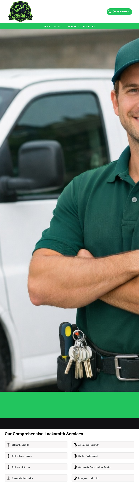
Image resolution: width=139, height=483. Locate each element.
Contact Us (89, 26)
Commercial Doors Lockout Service (94, 467)
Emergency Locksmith (88, 478)
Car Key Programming (22, 456)
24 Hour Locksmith (20, 445)
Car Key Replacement (88, 456)
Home (47, 26)
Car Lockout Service (21, 467)
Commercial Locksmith (22, 478)
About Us (58, 26)
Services (71, 26)
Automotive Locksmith (88, 445)
